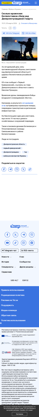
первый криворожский (12, 148)
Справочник (7, 272)
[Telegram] (10, 169)
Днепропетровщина (11, 152)
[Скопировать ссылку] (30, 169)
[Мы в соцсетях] (7, 234)
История (5, 262)
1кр (25, 152)
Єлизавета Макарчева (29, 23)
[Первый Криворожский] (21, 3)
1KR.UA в (12, 33)
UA (10, 28)
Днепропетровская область (14, 144)
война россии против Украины (15, 156)
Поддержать (6, 3)
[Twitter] (23, 169)
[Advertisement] (19, 195)
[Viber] (17, 169)
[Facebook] (4, 169)
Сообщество (25, 262)
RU (14, 28)
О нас (22, 257)
